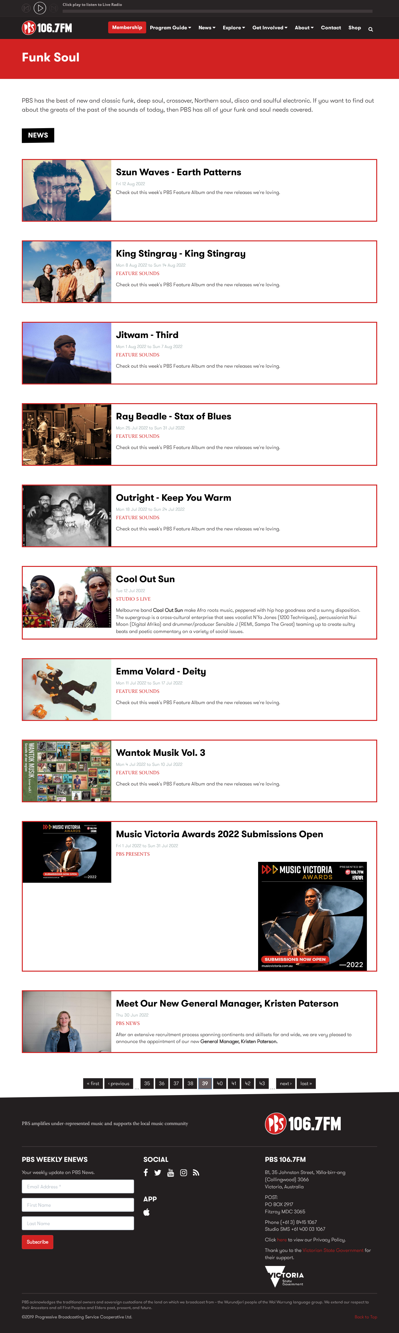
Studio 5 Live (133, 599)
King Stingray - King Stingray (181, 253)
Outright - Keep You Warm (173, 497)
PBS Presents (133, 854)
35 (147, 1083)
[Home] (49, 28)
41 (234, 1083)
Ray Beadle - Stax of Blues (173, 416)
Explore (232, 27)
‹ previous (118, 1083)
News (206, 27)
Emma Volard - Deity (161, 671)
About (303, 27)
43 (262, 1083)
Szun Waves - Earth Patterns (178, 172)
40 (220, 1083)
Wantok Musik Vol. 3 (160, 752)
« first (93, 1083)
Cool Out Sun (145, 579)
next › (285, 1083)
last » (306, 1083)
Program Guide (169, 27)
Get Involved (268, 27)
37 (176, 1083)
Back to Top (366, 1317)
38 (190, 1083)
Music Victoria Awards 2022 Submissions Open (219, 834)
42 (247, 1083)
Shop (355, 27)
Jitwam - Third (147, 334)
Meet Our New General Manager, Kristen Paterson (227, 1003)
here (282, 1239)
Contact (331, 27)
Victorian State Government (333, 1250)
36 (162, 1083)
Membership (127, 27)
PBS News (128, 1023)
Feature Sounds (137, 273)
